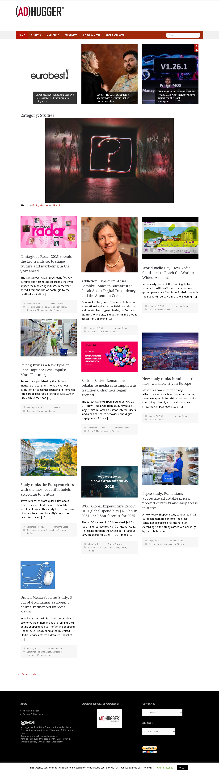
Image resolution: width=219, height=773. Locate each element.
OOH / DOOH (120, 547)
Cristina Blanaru (57, 303)
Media (160, 309)
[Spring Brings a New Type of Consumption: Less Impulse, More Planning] (49, 337)
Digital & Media (91, 35)
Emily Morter (40, 205)
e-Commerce (41, 411)
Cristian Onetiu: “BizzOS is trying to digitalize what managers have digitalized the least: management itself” (176, 96)
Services (62, 530)
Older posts (29, 674)
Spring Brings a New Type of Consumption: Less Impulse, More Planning (45, 370)
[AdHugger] (40, 11)
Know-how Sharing (35, 310)
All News (31, 307)
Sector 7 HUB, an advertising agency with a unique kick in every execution (113, 97)
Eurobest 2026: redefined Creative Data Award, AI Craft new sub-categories (55, 97)
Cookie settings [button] (165, 767)
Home (22, 35)
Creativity (71, 35)
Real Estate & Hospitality (46, 530)
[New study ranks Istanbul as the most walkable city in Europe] (170, 351)
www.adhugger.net (48, 735)
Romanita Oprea (120, 328)
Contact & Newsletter (33, 714)
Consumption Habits (57, 307)
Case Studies (41, 307)
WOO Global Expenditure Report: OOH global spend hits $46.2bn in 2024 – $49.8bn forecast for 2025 (109, 511)
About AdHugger (115, 35)
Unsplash (58, 205)
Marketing (52, 35)
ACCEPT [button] (182, 767)
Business (36, 35)
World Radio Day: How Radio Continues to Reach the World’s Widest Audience (168, 273)
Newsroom (57, 407)
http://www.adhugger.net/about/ (47, 741)
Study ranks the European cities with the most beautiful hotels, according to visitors (47, 489)
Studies (57, 310)
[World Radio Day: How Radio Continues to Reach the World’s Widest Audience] (170, 238)
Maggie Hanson (55, 648)
